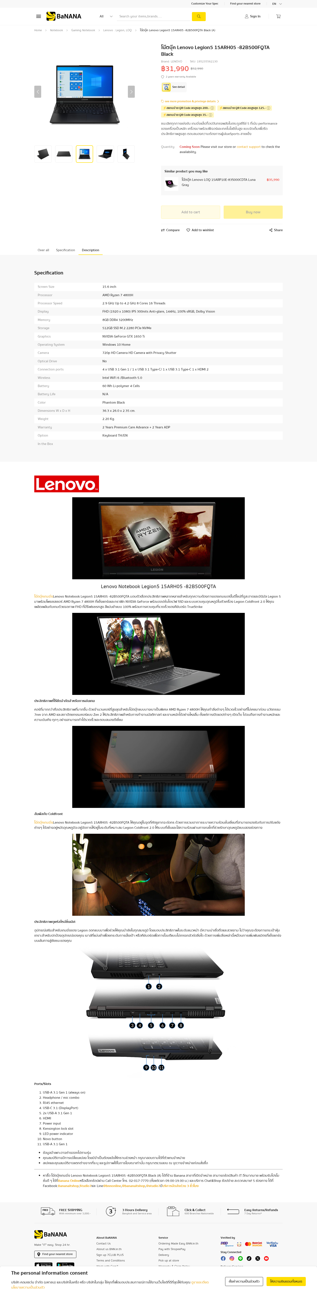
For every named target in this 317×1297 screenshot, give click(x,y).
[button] (37, 92)
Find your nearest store (245, 4)
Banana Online (69, 1181)
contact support (249, 147)
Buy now (253, 212)
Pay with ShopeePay (171, 1249)
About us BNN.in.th (109, 1249)
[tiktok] (249, 1259)
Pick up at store (168, 1260)
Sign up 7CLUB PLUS (110, 1255)
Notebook (56, 30)
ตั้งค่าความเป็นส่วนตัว (244, 1281)
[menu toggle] (38, 16)
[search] (199, 16)
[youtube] (266, 1259)
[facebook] (223, 1259)
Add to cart (190, 212)
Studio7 (85, 1186)
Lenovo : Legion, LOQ (117, 30)
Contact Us (103, 1243)
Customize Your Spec (205, 4)
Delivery (163, 1255)
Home (38, 30)
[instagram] (231, 1259)
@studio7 (153, 1186)
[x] (257, 1259)
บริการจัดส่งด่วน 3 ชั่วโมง (180, 1186)
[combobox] (277, 4)
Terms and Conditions (110, 1260)
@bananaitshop (133, 1186)
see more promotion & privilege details (190, 101)
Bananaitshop (68, 1186)
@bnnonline (112, 1186)
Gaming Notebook (83, 30)
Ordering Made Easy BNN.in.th (178, 1243)
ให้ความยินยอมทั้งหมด (286, 1281)
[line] (240, 1259)
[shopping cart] (278, 16)
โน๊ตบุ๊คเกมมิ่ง (43, 596)
